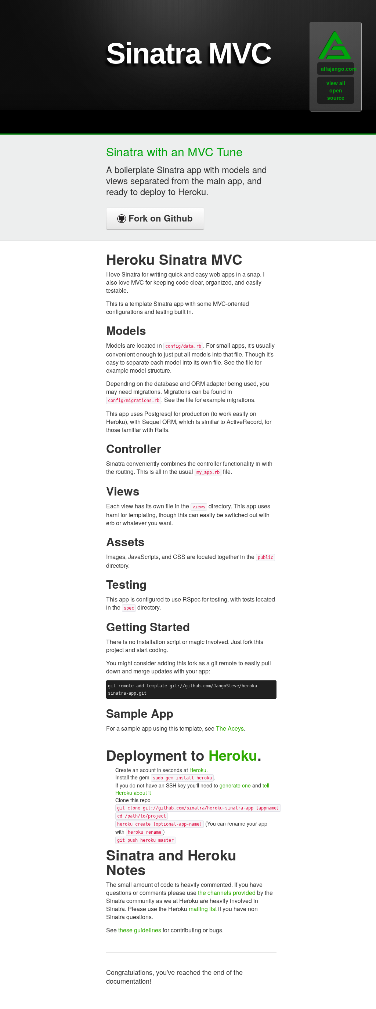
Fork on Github (159, 218)
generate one (235, 785)
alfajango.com (337, 68)
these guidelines (139, 930)
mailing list (203, 908)
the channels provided (227, 892)
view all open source (335, 90)
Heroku (233, 755)
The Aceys (230, 728)
